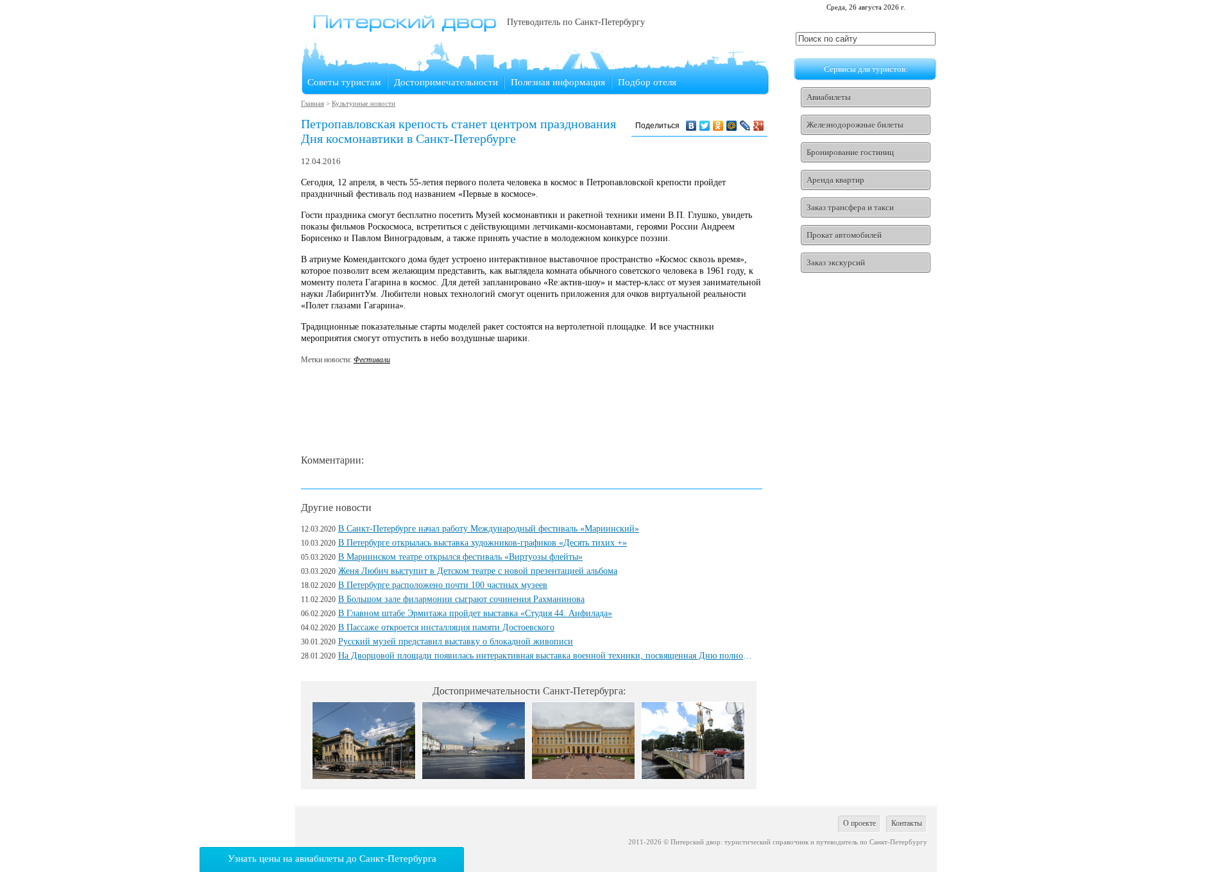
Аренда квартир (835, 180)
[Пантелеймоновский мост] (693, 776)
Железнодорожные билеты (855, 125)
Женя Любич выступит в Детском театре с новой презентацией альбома (477, 571)
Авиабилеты (829, 97)
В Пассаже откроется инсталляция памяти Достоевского (446, 627)
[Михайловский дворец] (583, 776)
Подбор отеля (647, 82)
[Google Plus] (759, 125)
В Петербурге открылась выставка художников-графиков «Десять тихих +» (482, 543)
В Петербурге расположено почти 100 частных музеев (442, 585)
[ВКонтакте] (691, 125)
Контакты (906, 823)
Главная (312, 103)
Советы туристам (344, 82)
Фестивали (372, 359)
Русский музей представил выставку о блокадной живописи (455, 641)
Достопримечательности (446, 82)
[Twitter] (705, 125)
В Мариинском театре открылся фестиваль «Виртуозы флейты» (460, 557)
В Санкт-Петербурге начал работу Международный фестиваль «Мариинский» (488, 528)
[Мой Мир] (732, 125)
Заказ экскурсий (836, 262)
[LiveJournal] (745, 125)
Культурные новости (363, 103)
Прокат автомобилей (844, 235)
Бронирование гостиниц (850, 152)
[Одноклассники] (718, 125)
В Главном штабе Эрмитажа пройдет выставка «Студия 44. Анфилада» (475, 613)
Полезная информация (558, 82)
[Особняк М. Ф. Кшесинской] (363, 776)
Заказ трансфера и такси (850, 207)
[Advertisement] (534, 410)
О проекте (859, 823)
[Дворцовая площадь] (473, 776)
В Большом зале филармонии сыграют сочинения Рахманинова (461, 599)
